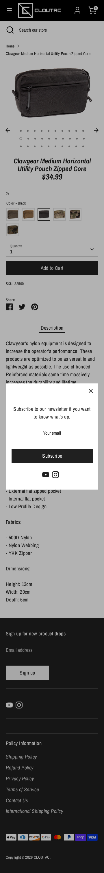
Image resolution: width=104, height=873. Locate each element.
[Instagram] (55, 474)
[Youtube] (45, 474)
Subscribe (52, 455)
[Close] (90, 391)
